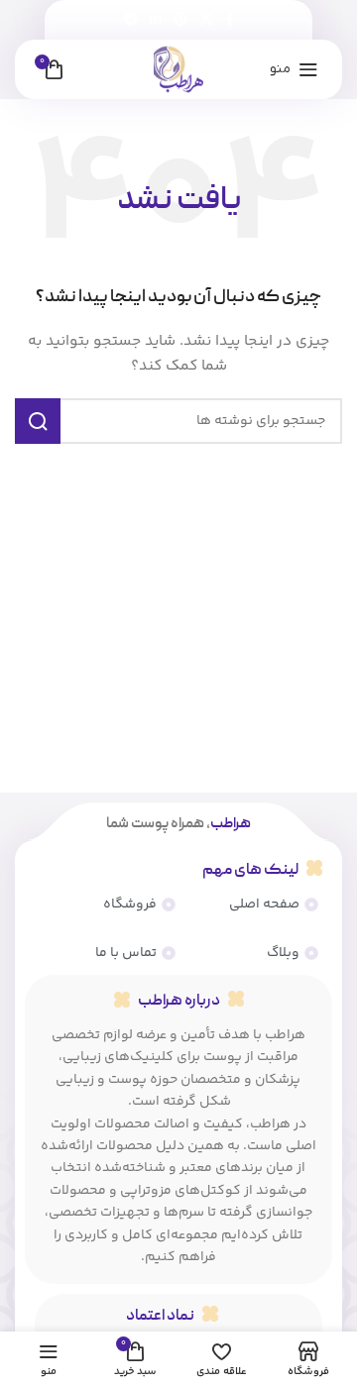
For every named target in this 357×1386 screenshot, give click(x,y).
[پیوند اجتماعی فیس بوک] (229, 20)
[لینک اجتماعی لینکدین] (156, 20)
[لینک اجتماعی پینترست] (180, 20)
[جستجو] (37, 421)
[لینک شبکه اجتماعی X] (206, 20)
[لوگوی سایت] (178, 69)
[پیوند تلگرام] (131, 20)
